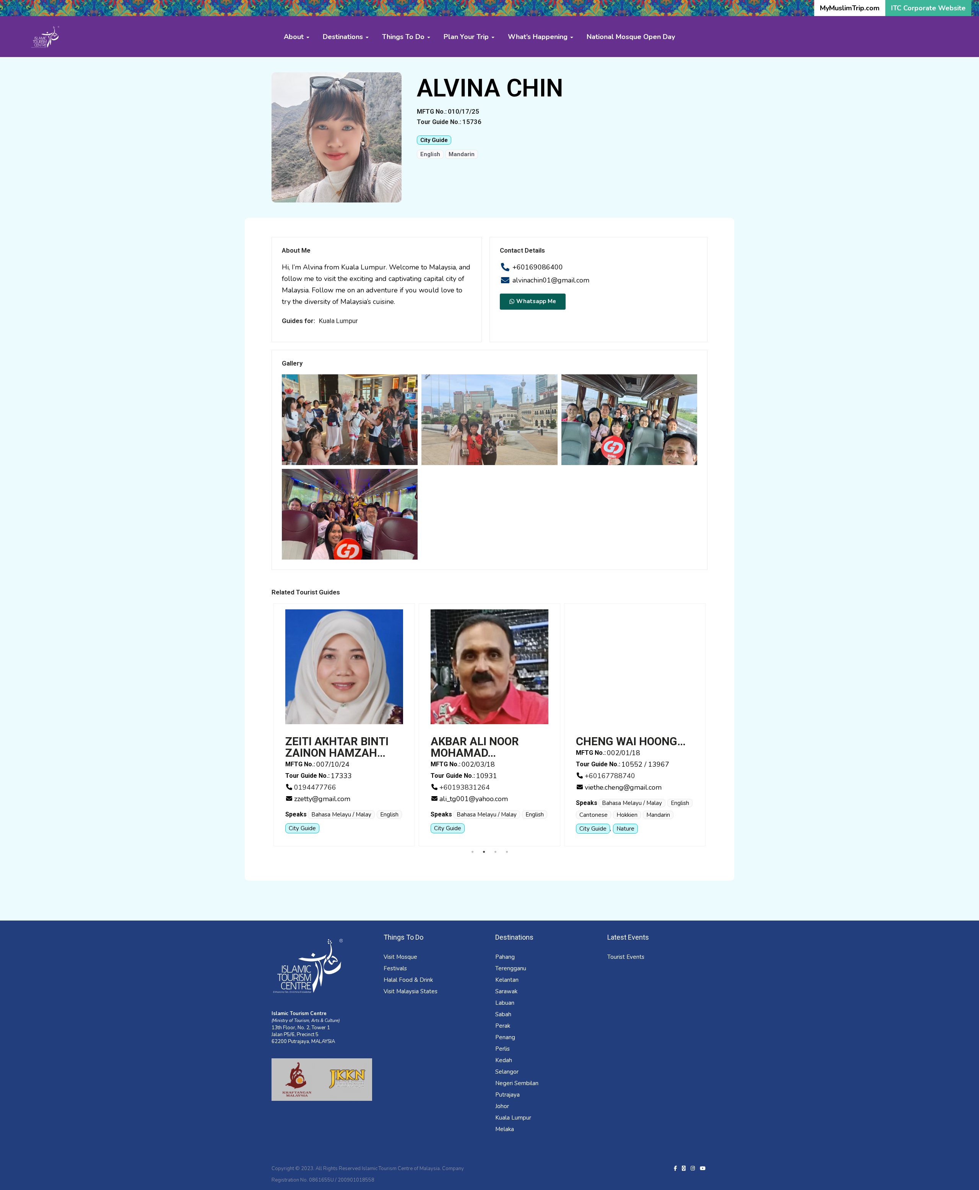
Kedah (503, 1060)
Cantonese (450, 815)
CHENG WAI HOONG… (488, 741)
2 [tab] (484, 852)
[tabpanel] (346, 724)
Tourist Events (625, 957)
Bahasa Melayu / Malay (344, 814)
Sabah (503, 1014)
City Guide (434, 140)
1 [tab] (472, 852)
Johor (502, 1106)
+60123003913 (612, 775)
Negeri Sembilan (516, 1083)
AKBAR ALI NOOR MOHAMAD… (332, 747)
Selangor (507, 1072)
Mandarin (462, 154)
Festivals (395, 968)
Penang (505, 1037)
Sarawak (506, 991)
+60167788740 (467, 775)
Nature (482, 829)
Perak (502, 1026)
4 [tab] (507, 852)
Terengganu (510, 968)
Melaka (504, 1129)
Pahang (505, 957)
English (430, 154)
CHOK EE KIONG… (622, 741)
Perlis (502, 1049)
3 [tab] (495, 852)
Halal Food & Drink (408, 980)
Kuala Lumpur (513, 1117)
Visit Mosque (400, 957)
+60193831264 (321, 787)
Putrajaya (507, 1095)
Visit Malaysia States (410, 991)
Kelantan (507, 980)
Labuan (504, 1003)
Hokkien (483, 815)
